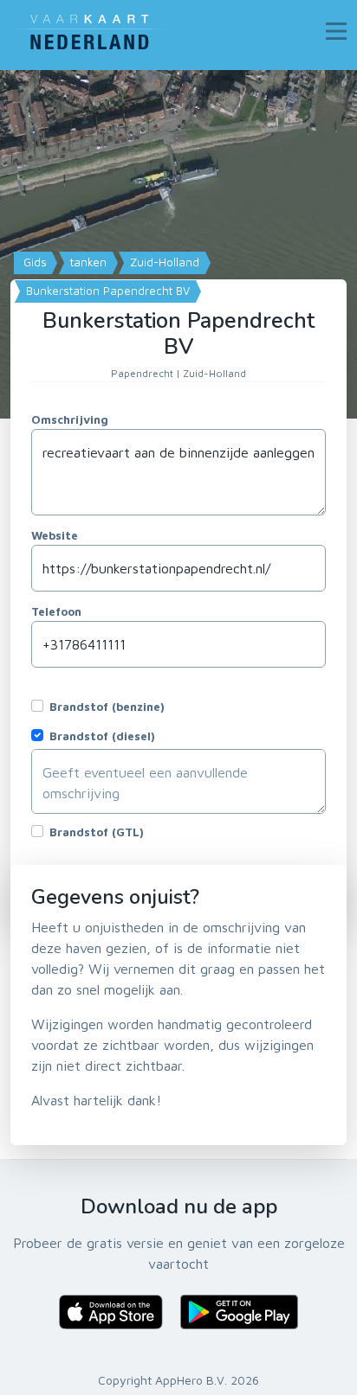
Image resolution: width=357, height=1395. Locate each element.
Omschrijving (69, 419)
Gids (33, 262)
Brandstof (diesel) (102, 736)
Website (54, 535)
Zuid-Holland (163, 262)
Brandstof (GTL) (96, 832)
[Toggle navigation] (336, 31)
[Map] (178, 244)
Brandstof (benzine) (107, 706)
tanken (87, 262)
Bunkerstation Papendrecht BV (106, 291)
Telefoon (56, 611)
